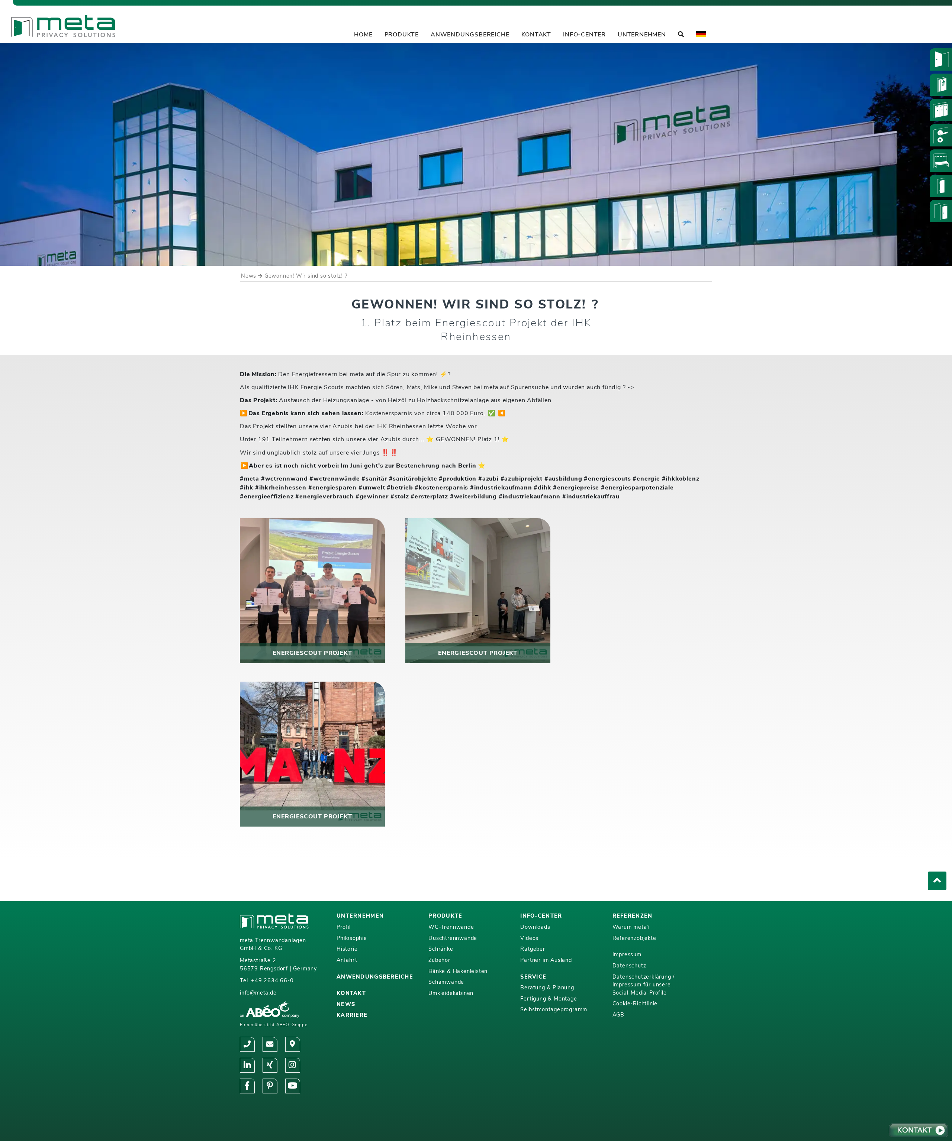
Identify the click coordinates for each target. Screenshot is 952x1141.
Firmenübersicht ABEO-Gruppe (274, 1025)
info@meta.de (258, 992)
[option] (476, 154)
